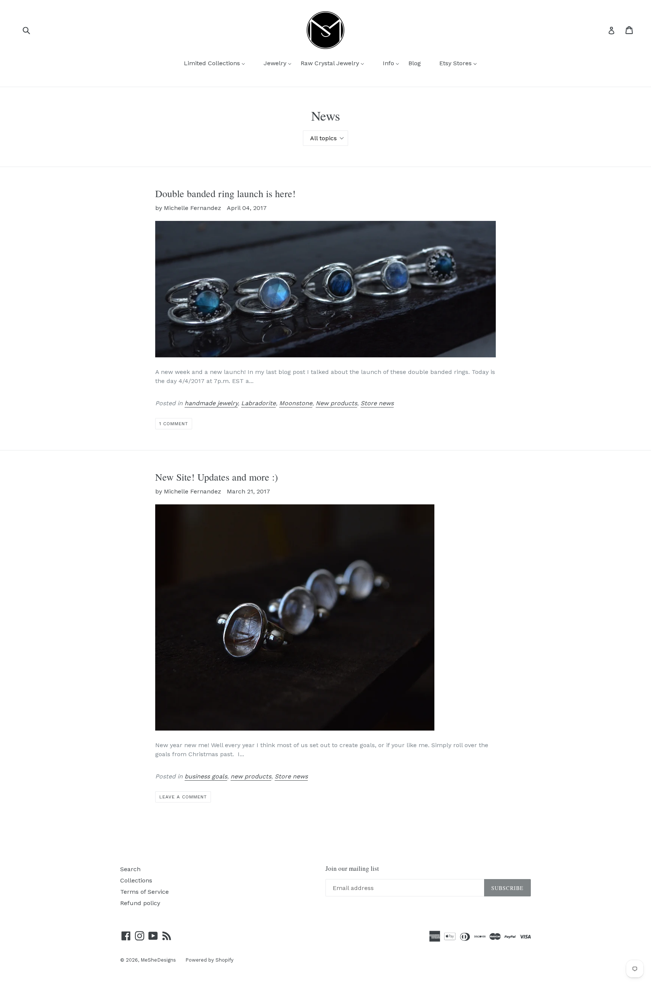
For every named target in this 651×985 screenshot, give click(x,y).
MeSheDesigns (158, 960)
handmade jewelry (211, 403)
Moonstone (295, 403)
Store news (377, 403)
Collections (136, 880)
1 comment (173, 423)
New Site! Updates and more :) (216, 476)
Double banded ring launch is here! (225, 193)
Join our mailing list (352, 868)
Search (130, 869)
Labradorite (258, 403)
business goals (206, 776)
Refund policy (140, 903)
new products (251, 776)
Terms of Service (144, 891)
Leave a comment (182, 797)
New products (336, 403)
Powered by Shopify (209, 960)
